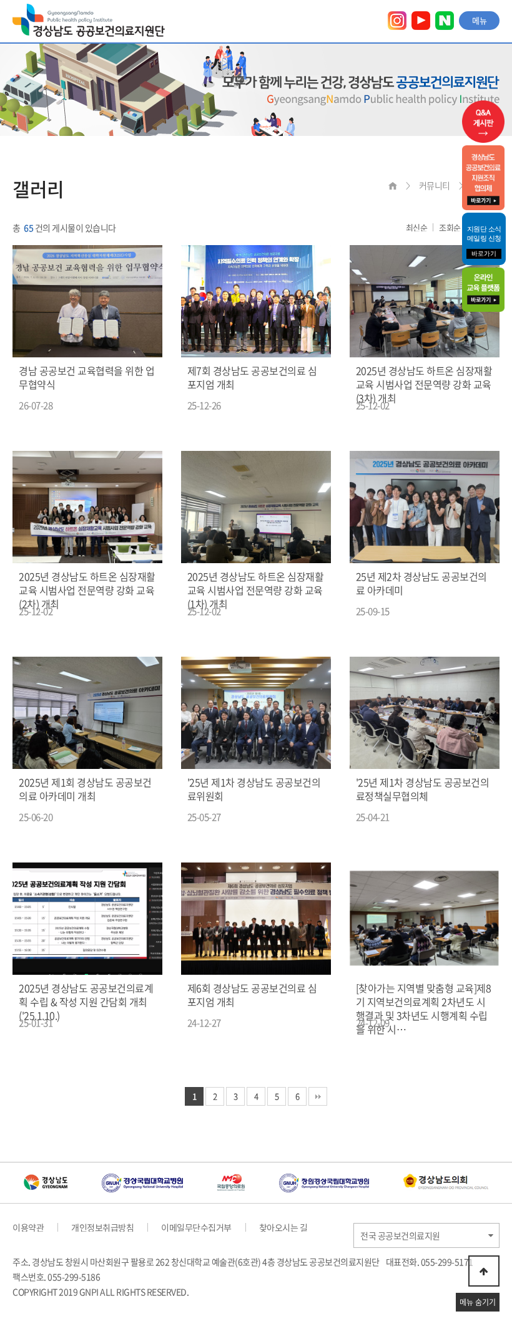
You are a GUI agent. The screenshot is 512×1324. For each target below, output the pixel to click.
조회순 (450, 227)
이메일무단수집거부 (196, 1227)
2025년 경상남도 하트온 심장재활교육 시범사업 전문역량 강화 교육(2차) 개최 (87, 590)
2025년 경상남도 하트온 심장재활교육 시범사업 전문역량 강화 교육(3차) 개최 (424, 384)
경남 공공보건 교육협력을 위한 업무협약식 (86, 377)
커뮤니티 (434, 185)
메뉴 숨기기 (478, 1302)
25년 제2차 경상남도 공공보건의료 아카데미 (421, 583)
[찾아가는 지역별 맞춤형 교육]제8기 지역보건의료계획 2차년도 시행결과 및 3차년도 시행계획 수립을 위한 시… (423, 1008)
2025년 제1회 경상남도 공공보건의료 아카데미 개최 (85, 789)
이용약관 (28, 1227)
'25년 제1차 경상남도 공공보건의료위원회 (254, 789)
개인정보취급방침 (102, 1227)
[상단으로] (484, 1271)
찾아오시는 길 (283, 1227)
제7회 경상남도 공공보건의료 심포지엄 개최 (252, 377)
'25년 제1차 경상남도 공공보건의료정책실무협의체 (423, 789)
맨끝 (317, 1096)
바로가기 (483, 253)
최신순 (417, 227)
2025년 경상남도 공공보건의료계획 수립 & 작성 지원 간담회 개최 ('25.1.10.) (86, 1001)
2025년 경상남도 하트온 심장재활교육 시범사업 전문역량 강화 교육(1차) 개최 (255, 590)
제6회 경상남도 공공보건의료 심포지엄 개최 (252, 994)
